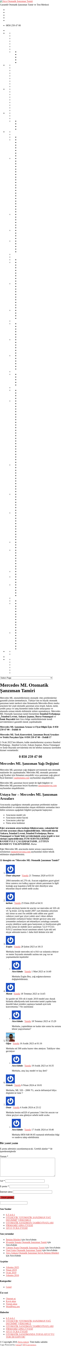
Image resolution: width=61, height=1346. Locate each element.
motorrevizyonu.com (21, 851)
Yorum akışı (11, 1304)
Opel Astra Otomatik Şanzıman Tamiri (24, 1250)
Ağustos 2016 (12, 1275)
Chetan (18, 1345)
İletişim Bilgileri (13, 1239)
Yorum (4, 1156)
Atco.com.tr (23, 1342)
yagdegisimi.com (21, 778)
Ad (2, 1181)
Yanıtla (25, 875)
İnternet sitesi (6, 1192)
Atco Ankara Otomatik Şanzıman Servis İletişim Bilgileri (32, 1253)
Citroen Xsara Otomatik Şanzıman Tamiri (25, 1247)
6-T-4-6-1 (10, 1214)
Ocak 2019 (11, 1272)
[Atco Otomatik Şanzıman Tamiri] (16, 1)
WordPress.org (13, 1306)
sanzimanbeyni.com (47, 785)
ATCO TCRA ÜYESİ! (17, 1228)
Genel (9, 1287)
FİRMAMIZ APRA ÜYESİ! (19, 1225)
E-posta (4, 1186)
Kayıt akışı (11, 1301)
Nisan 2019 (11, 1270)
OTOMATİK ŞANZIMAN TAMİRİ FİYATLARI (29, 1222)
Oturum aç (11, 1298)
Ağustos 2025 (12, 1267)
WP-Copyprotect (29, 1345)
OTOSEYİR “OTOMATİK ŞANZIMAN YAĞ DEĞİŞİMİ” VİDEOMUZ (28, 1218)
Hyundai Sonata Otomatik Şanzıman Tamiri (26, 1242)
